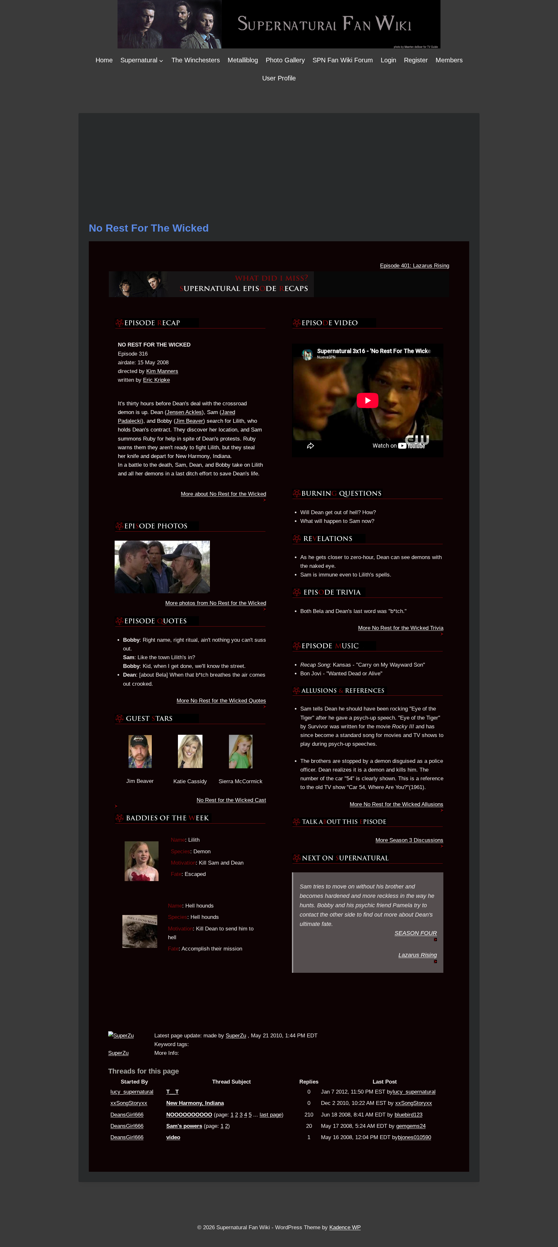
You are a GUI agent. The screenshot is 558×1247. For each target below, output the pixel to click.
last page (271, 1115)
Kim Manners (162, 371)
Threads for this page (143, 1071)
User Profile (279, 78)
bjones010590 (414, 1137)
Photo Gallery (285, 60)
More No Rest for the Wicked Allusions (396, 804)
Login (388, 60)
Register (416, 60)
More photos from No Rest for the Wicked (215, 603)
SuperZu (118, 1053)
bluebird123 (408, 1115)
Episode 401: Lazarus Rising (414, 266)
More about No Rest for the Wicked (223, 494)
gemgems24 (411, 1126)
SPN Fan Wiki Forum (343, 60)
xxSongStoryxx (128, 1103)
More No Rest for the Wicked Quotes (221, 701)
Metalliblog (243, 60)
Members (449, 60)
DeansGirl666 (126, 1115)
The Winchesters (195, 60)
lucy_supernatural (131, 1092)
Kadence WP (345, 1227)
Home (104, 60)
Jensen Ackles (184, 412)
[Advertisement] (279, 172)
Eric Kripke (156, 380)
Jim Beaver (189, 421)
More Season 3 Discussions (409, 840)
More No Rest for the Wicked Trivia (400, 628)
